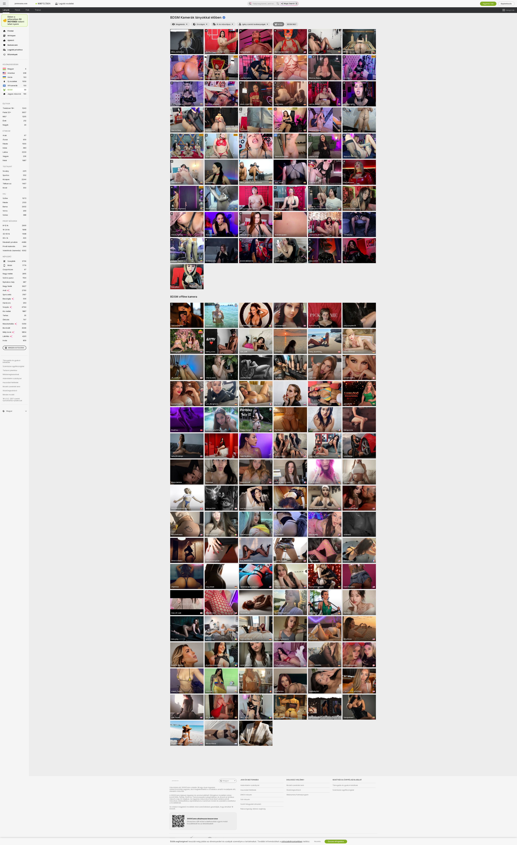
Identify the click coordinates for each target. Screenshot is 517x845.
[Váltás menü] (4, 3)
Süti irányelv (245, 799)
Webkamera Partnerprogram (297, 795)
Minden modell (8, 395)
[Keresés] (278, 4)
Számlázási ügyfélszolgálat (13, 366)
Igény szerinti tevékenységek (254, 24)
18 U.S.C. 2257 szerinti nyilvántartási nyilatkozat (12, 400)
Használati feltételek (10, 383)
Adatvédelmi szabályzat (12, 378)
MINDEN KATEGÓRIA (16, 348)
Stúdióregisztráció (10, 391)
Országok (201, 24)
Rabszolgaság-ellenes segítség (253, 809)
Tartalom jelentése (10, 370)
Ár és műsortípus (223, 24)
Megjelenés (180, 24)
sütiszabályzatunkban (291, 841)
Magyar (226, 781)
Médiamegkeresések (11, 374)
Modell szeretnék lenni (11, 387)
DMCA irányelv (246, 795)
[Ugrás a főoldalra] (21, 3)
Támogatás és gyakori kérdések (11, 361)
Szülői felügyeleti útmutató (250, 804)
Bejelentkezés (506, 4)
